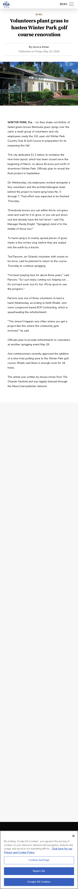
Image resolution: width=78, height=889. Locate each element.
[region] (39, 860)
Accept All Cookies (38, 882)
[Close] (73, 836)
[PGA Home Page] (6, 4)
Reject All (39, 871)
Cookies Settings (39, 860)
